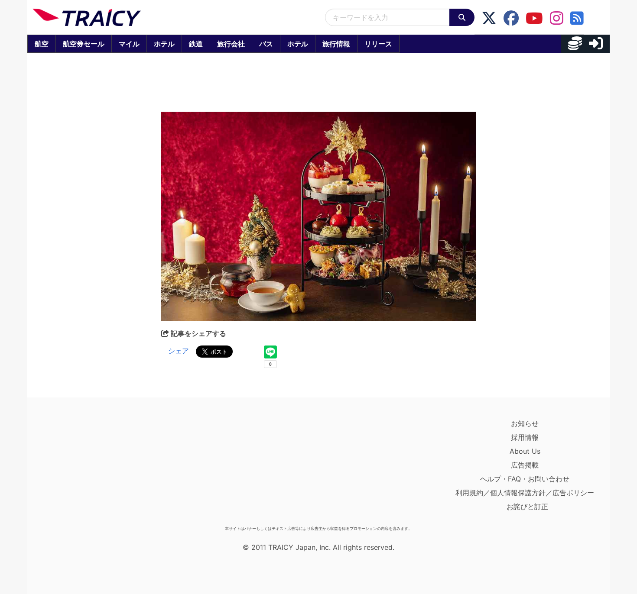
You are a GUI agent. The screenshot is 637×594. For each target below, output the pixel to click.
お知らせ (525, 423)
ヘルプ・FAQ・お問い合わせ (524, 479)
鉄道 (196, 43)
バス (266, 43)
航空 (42, 43)
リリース (378, 43)
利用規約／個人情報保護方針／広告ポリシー (524, 492)
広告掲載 (525, 465)
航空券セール (83, 43)
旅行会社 (231, 43)
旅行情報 (336, 43)
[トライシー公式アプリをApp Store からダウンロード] (83, 469)
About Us (525, 451)
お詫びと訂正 (527, 506)
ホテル (164, 43)
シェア (178, 350)
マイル (129, 43)
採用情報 (525, 437)
